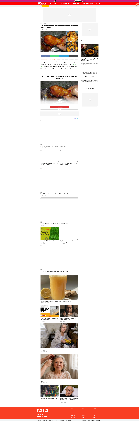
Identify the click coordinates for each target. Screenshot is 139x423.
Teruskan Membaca (59, 107)
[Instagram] (88, 6)
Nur (42, 29)
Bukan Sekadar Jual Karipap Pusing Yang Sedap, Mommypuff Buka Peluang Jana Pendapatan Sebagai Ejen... (89, 73)
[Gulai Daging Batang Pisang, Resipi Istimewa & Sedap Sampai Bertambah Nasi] (89, 50)
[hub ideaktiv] (99, 3)
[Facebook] (87, 6)
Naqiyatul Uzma (88, 76)
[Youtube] (92, 6)
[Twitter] (90, 6)
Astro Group (98, 420)
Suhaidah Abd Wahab (87, 83)
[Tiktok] (91, 6)
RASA (41, 23)
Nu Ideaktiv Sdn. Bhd (90, 420)
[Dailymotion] (93, 6)
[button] (96, 3)
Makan (45, 23)
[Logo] (42, 3)
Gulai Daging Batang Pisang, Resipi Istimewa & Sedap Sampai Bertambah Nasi (89, 59)
